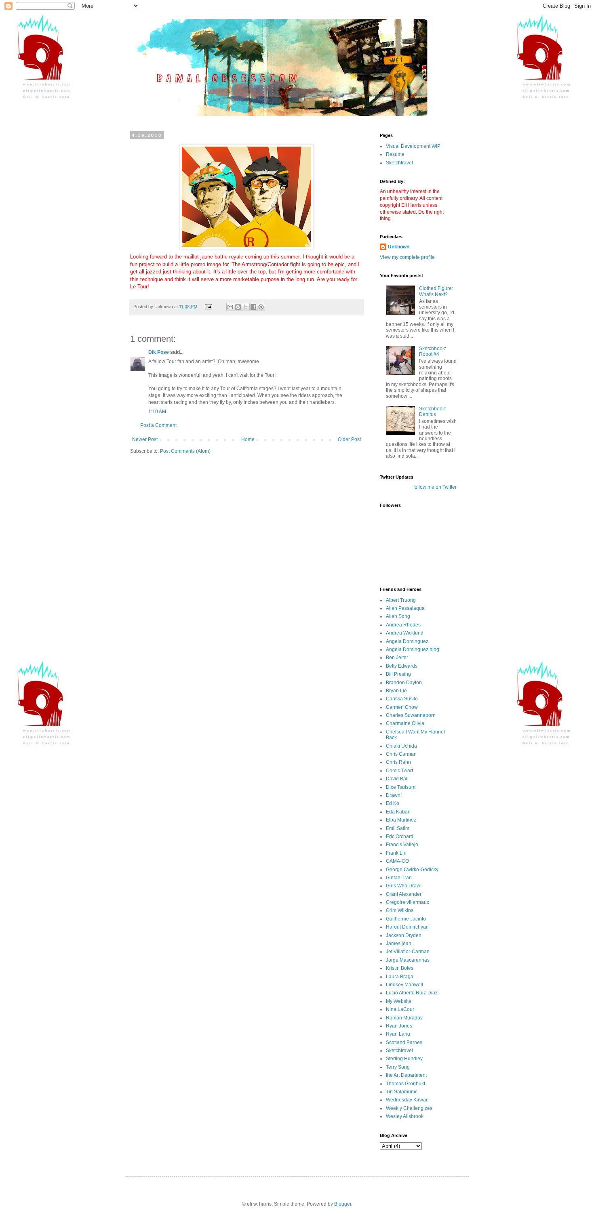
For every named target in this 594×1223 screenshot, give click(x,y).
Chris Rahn (398, 762)
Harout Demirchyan (407, 927)
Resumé (395, 154)
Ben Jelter (397, 657)
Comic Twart (399, 770)
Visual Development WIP (413, 146)
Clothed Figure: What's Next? (436, 291)
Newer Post (145, 439)
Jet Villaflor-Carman (408, 951)
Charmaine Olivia (405, 723)
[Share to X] (246, 307)
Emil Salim (397, 828)
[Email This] (230, 307)
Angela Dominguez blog (412, 649)
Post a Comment (158, 425)
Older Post (349, 439)
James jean (398, 943)
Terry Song (398, 1067)
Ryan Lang (398, 1034)
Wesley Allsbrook (404, 1116)
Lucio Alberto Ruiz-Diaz (412, 993)
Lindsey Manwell (404, 985)
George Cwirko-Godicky (412, 869)
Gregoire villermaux (407, 902)
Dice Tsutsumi (401, 787)
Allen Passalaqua (405, 608)
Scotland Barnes (404, 1042)
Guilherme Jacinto (406, 919)
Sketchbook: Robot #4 (432, 351)
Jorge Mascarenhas (408, 960)
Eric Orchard (399, 836)
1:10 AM (157, 411)
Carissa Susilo (402, 699)
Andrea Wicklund (404, 633)
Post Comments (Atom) (185, 451)
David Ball (397, 779)
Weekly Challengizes (409, 1108)
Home (248, 439)
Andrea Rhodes (403, 625)
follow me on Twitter (435, 487)
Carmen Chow (402, 707)
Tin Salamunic (401, 1092)
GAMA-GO (397, 861)
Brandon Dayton (404, 682)
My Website (398, 1001)
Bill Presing (398, 674)
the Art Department (406, 1075)
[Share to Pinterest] (261, 307)
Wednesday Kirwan (407, 1100)
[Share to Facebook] (253, 307)
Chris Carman (401, 754)
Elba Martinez (401, 820)
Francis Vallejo (402, 844)
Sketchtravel (399, 163)
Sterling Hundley (404, 1058)
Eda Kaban (398, 812)
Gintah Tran (399, 877)
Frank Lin (396, 853)
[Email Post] (208, 306)
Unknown (398, 247)
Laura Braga (399, 976)
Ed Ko (392, 803)
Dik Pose (158, 352)
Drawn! (394, 795)
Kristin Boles (399, 968)
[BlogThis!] (238, 307)
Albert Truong (401, 600)
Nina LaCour (400, 1009)
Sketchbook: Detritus (432, 411)
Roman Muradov (404, 1018)
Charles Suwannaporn (411, 715)
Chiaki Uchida (401, 746)
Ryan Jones (399, 1026)
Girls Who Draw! (403, 886)
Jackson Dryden (403, 935)
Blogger (342, 1204)
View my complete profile (407, 257)
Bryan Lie (396, 690)
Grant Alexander (403, 894)
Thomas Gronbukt (405, 1083)
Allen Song (398, 616)
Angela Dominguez (407, 641)
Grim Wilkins (399, 910)
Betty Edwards (401, 666)
